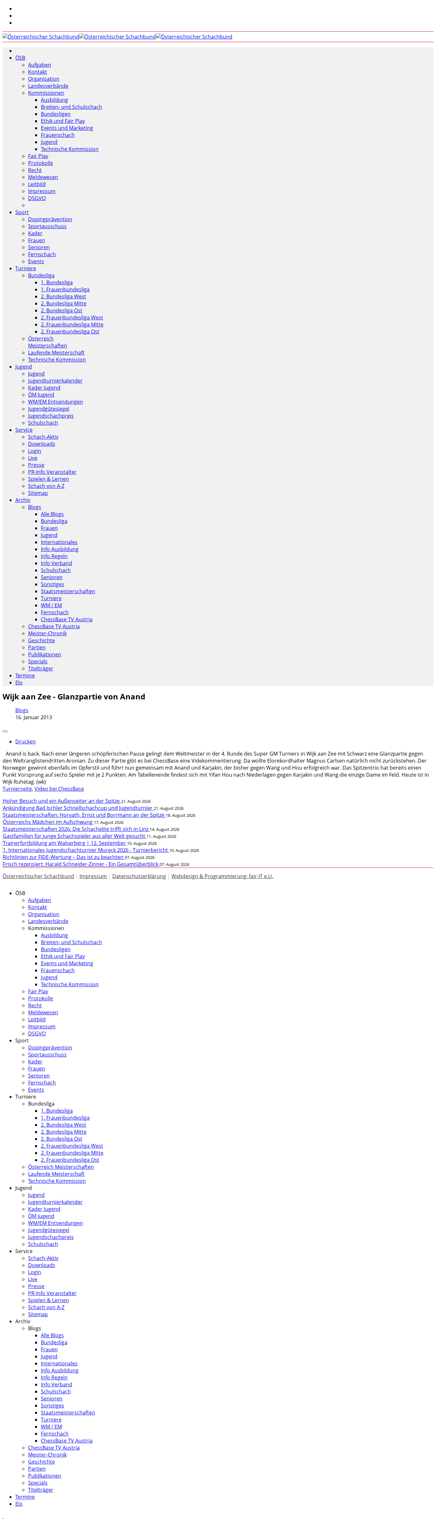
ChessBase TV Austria (67, 619)
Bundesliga (41, 275)
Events (36, 261)
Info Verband (56, 563)
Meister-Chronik (47, 633)
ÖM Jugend (41, 394)
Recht (35, 170)
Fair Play (38, 156)
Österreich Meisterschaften (47, 342)
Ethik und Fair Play (63, 120)
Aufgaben (39, 64)
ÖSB (20, 57)
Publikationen (44, 654)
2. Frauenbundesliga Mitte (72, 324)
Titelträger (40, 668)
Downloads (41, 443)
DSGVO (37, 198)
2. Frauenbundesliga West (72, 317)
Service (24, 429)
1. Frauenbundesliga (65, 289)
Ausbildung (54, 99)
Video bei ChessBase (59, 788)
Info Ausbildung (60, 549)
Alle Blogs (52, 514)
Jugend (49, 141)
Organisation (43, 78)
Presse (36, 464)
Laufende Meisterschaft (56, 352)
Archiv (22, 500)
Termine (25, 675)
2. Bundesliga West (63, 296)
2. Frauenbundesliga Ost (70, 331)
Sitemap (38, 492)
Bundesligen (56, 113)
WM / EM (51, 605)
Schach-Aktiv (43, 436)
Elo (19, 682)
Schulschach (43, 422)
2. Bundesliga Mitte (63, 303)
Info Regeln (54, 556)
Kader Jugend (44, 387)
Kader (35, 233)
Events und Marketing (67, 127)
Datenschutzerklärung (139, 876)
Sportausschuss (47, 226)
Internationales (59, 542)
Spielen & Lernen (48, 478)
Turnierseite (17, 788)
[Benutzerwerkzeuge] (5, 731)
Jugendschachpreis (51, 415)
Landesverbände (48, 85)
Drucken (25, 741)
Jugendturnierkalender (55, 380)
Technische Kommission (70, 149)
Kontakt (37, 71)
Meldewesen (43, 177)
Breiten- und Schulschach (71, 106)
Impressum (42, 191)
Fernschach (42, 254)
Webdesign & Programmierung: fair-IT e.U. (222, 876)
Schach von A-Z (46, 485)
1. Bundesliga (57, 282)
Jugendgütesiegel (48, 408)
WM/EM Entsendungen (55, 401)
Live (32, 457)
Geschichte (41, 640)
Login (34, 450)
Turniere (25, 268)
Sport (22, 212)
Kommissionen (46, 92)
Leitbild (37, 184)
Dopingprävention (50, 219)
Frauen (36, 240)
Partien (37, 647)
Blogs (34, 507)
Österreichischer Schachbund (38, 876)
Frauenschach (58, 134)
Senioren (39, 247)
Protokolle (40, 163)
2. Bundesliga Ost (61, 310)
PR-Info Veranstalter (52, 471)
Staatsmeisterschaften (68, 591)
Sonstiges (52, 584)
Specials (38, 661)
